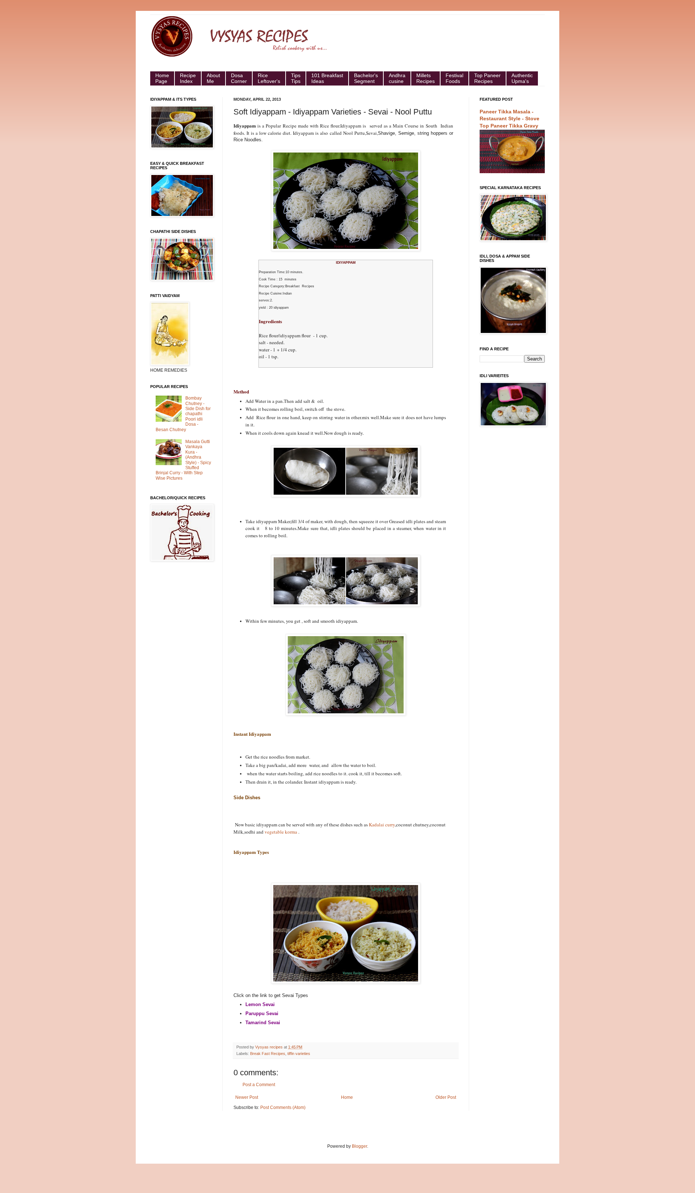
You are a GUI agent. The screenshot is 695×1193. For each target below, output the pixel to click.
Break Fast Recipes (267, 1053)
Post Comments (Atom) (283, 1107)
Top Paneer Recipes (487, 78)
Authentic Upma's (522, 78)
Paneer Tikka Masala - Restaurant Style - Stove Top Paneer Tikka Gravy (509, 119)
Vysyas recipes (269, 1047)
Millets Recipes (425, 78)
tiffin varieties (298, 1053)
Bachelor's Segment (366, 78)
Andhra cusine (397, 78)
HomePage (162, 78)
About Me (213, 78)
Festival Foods (454, 78)
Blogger (359, 1146)
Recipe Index (188, 78)
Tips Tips (295, 78)
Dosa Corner (239, 78)
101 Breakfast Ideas (327, 78)
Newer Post (246, 1097)
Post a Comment (259, 1084)
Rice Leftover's (269, 78)
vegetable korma (281, 832)
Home (347, 1097)
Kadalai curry (382, 824)
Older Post (445, 1097)
